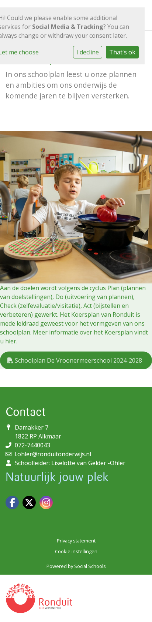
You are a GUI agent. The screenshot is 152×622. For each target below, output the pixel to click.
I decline (87, 52)
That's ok (122, 52)
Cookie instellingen (76, 551)
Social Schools (90, 566)
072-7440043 (32, 445)
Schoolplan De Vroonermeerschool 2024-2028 (77, 360)
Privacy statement (76, 540)
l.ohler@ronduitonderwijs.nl (53, 454)
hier (10, 341)
